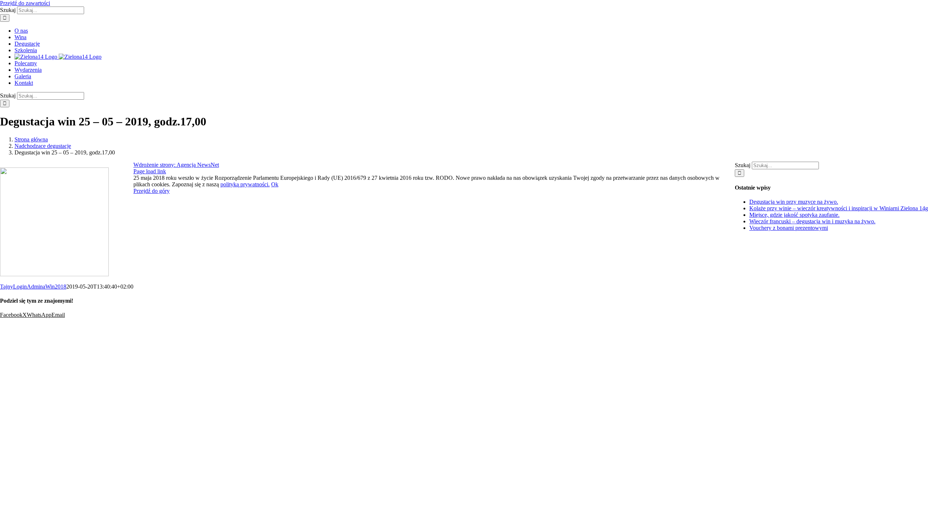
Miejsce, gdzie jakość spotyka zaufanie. (794, 215)
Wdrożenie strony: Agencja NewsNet (176, 165)
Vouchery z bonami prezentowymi (788, 228)
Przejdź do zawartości (25, 3)
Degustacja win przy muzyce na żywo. (793, 202)
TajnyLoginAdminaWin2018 (33, 286)
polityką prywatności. (245, 184)
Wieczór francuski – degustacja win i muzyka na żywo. (812, 221)
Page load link (149, 171)
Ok (274, 184)
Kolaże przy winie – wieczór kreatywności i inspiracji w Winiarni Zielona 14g (838, 208)
